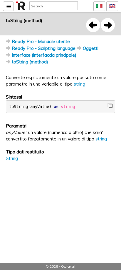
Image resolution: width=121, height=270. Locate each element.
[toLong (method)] (93, 25)
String (12, 158)
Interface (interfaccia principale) (44, 55)
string (79, 84)
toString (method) (30, 62)
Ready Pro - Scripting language (43, 48)
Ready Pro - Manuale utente (41, 41)
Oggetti (90, 48)
